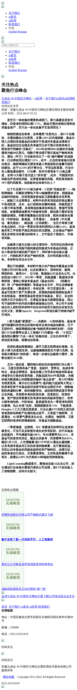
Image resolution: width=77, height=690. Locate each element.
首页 (4, 606)
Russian (22, 31)
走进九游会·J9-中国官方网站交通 (37, 596)
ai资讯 (12, 16)
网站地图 (8, 676)
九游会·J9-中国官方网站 (16, 98)
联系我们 (14, 24)
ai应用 (12, 20)
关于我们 (14, 13)
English (13, 31)
